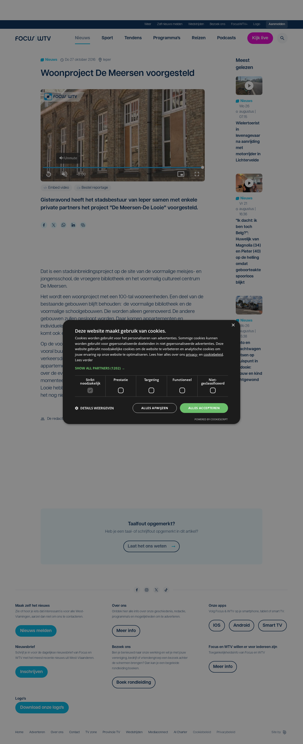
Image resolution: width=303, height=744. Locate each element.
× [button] (233, 325)
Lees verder (84, 360)
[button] (151, 368)
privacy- (192, 354)
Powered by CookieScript (211, 419)
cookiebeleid (213, 354)
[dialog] (151, 372)
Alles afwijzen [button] (154, 408)
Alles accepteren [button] (204, 408)
